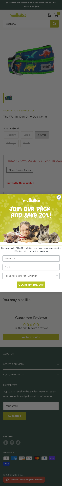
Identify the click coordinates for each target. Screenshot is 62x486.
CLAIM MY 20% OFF (31, 285)
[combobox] (30, 276)
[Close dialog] (59, 197)
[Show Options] (57, 276)
